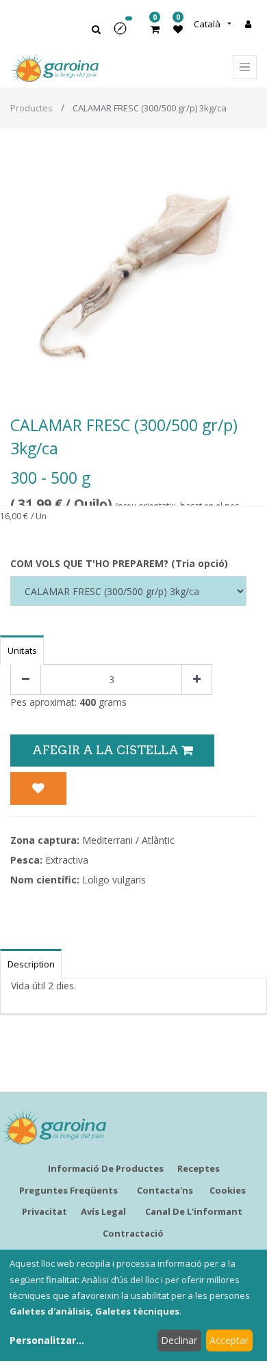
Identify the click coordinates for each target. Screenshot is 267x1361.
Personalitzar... (47, 1340)
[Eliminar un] (25, 679)
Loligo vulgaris (114, 879)
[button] (124, 33)
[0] (155, 29)
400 (87, 702)
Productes (31, 108)
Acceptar (229, 1340)
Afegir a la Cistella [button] (106, 750)
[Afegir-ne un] (196, 679)
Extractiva (66, 859)
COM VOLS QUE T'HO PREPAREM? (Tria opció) (119, 563)
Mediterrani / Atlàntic (128, 840)
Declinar (179, 1340)
